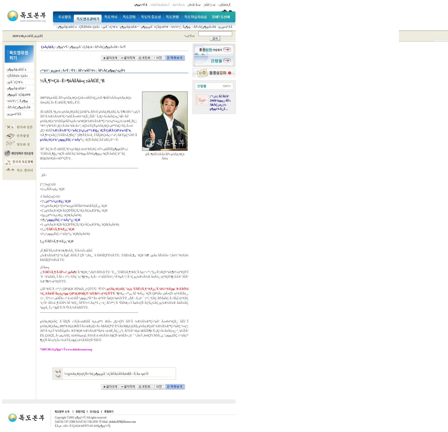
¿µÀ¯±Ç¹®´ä (109, 27)
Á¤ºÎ (65, 70)
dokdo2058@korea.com (122, 421)
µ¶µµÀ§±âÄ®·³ (129, 27)
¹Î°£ (73, 70)
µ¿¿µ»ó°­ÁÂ (225, 27)
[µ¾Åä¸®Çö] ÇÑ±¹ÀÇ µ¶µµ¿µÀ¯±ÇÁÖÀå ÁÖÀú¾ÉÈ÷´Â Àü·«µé (106, 374)
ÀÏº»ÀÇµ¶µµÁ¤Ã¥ (204, 27)
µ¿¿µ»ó (55, 70)
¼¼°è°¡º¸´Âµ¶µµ (181, 27)
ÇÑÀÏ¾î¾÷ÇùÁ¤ (89, 27)
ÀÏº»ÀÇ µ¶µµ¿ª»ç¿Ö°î (111, 70)
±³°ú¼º (44, 70)
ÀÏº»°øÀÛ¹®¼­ (86, 70)
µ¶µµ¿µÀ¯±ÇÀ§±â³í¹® (154, 27)
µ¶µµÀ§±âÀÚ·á (67, 27)
